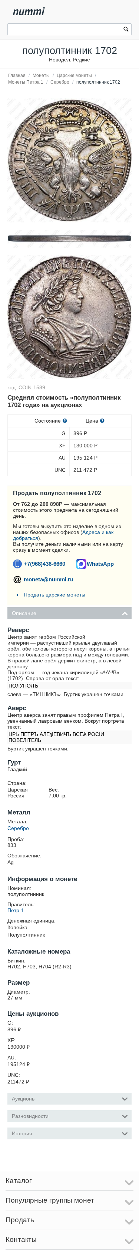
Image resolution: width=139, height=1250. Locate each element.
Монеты (41, 75)
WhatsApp (100, 564)
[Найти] (126, 30)
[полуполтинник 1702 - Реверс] (69, 160)
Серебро (59, 82)
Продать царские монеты (54, 595)
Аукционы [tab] (24, 1099)
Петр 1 (15, 910)
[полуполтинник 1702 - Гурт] (69, 238)
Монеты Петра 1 (25, 82)
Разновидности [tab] (30, 1116)
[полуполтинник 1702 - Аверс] (69, 317)
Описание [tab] (24, 613)
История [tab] (22, 1133)
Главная (17, 75)
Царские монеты (74, 75)
